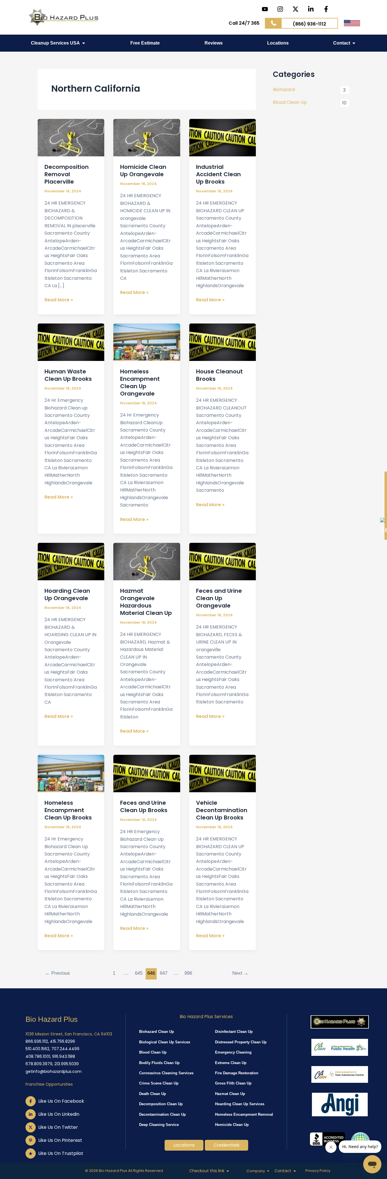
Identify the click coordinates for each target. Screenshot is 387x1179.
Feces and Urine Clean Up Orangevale (219, 598)
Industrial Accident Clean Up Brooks (218, 174)
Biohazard (284, 89)
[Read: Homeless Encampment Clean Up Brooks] (71, 773)
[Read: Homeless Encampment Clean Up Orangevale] (146, 342)
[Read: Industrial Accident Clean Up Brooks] (222, 137)
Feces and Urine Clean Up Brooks (143, 806)
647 (163, 973)
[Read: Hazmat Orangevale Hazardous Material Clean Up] (146, 561)
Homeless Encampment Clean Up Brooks (68, 810)
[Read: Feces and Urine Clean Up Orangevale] (222, 561)
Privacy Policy (317, 1170)
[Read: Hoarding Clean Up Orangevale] (71, 561)
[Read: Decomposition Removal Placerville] (71, 137)
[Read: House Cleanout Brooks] (222, 342)
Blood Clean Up (290, 102)
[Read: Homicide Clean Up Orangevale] (146, 137)
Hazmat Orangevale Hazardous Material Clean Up (146, 602)
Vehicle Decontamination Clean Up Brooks (221, 810)
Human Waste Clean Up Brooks (68, 375)
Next (240, 973)
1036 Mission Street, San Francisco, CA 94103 (68, 1034)
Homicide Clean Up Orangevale (143, 170)
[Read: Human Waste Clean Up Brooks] (71, 342)
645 (139, 973)
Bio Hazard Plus (51, 1019)
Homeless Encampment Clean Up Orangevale (140, 382)
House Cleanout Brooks (219, 375)
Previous (57, 973)
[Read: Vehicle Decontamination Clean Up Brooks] (222, 773)
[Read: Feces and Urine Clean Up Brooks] (146, 773)
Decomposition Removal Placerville (66, 174)
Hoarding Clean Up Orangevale (67, 594)
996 (188, 973)
